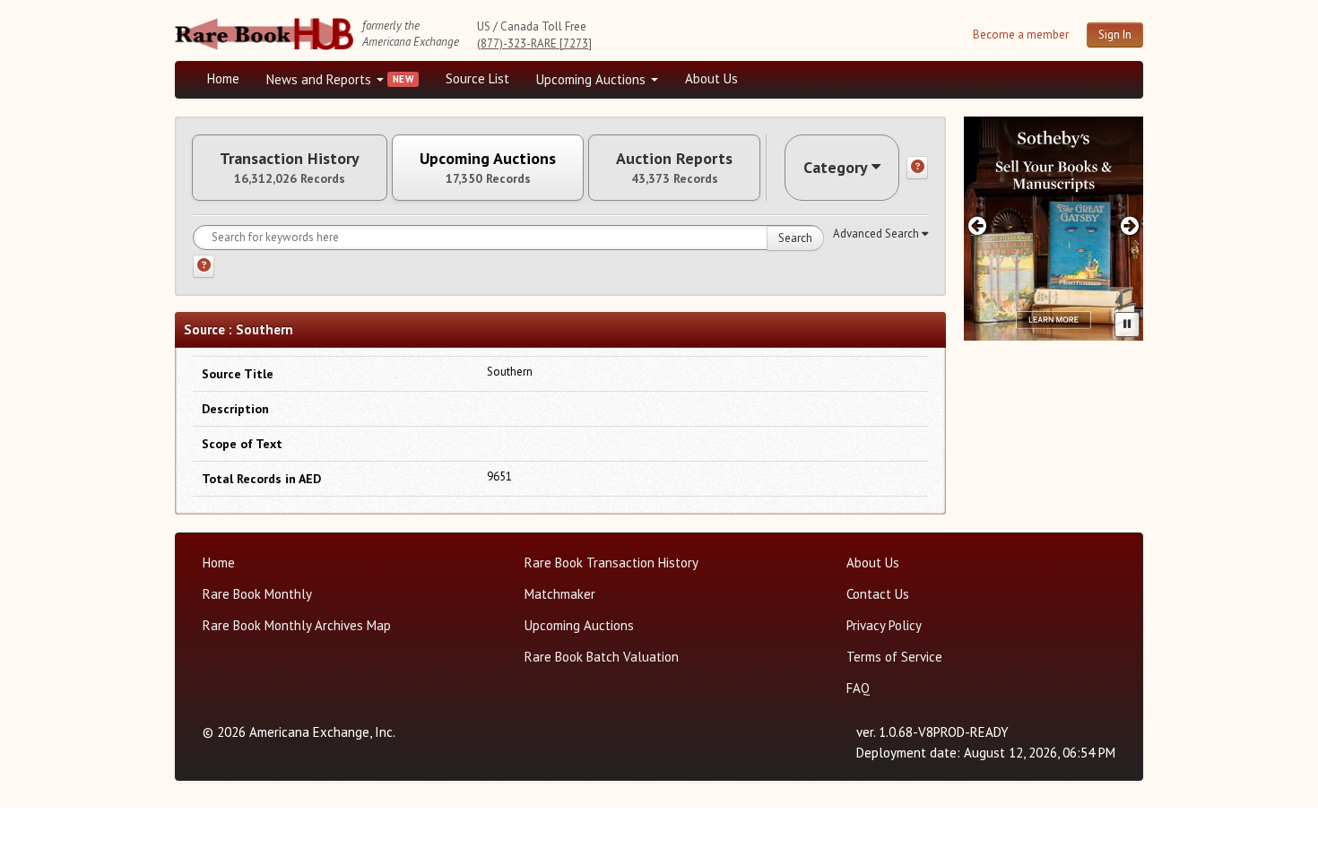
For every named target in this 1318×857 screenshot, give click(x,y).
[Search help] (203, 266)
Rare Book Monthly (257, 593)
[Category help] (917, 167)
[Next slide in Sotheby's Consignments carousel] (1130, 225)
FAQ (858, 688)
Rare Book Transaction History (611, 562)
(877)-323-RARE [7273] (534, 43)
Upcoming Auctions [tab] (488, 167)
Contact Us (877, 593)
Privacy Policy (884, 625)
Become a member (1021, 34)
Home (223, 78)
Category (835, 167)
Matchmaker (560, 593)
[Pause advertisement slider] (1127, 324)
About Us (711, 78)
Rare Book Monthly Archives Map (297, 625)
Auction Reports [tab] (674, 167)
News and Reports (320, 79)
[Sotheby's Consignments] (1053, 229)
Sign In (1115, 34)
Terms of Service (894, 656)
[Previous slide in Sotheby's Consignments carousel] (977, 225)
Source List (477, 78)
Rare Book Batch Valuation (602, 656)
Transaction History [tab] (290, 167)
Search (795, 238)
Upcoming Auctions (592, 79)
